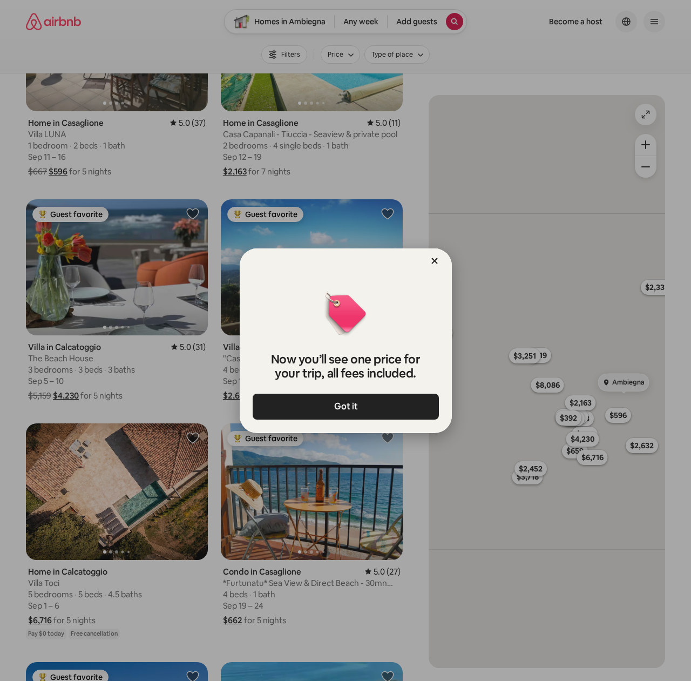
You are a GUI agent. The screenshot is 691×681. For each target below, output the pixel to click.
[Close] (434, 261)
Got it (345, 406)
